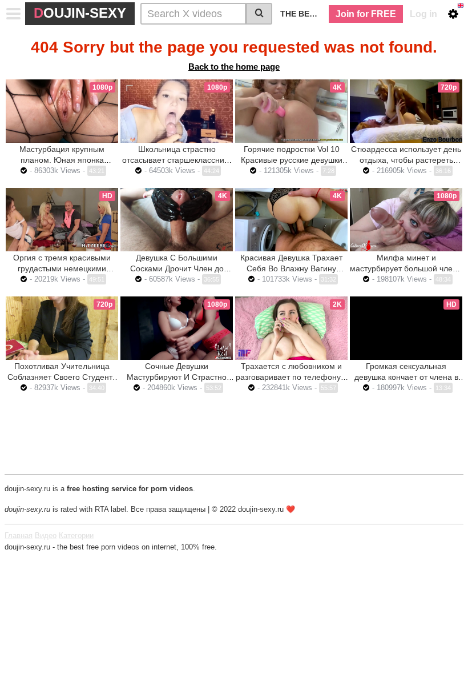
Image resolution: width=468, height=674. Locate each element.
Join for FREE (366, 14)
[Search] (259, 14)
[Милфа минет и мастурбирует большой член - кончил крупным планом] (406, 219)
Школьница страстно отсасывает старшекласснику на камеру (177, 160)
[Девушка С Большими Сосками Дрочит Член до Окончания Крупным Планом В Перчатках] (176, 219)
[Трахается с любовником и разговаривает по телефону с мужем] (291, 328)
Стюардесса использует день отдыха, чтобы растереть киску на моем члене (406, 160)
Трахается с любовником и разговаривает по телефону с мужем (291, 377)
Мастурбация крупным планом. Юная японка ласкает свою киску (61, 160)
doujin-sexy (80, 13)
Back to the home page (234, 66)
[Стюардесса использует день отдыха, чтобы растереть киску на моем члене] (406, 111)
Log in (423, 14)
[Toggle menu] (13, 13)
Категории (76, 535)
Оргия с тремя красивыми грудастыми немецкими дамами (62, 268)
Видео (46, 535)
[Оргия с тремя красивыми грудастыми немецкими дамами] (62, 219)
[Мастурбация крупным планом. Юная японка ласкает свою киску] (62, 111)
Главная (19, 535)
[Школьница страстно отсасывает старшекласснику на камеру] (176, 111)
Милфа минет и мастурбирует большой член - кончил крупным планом (406, 268)
